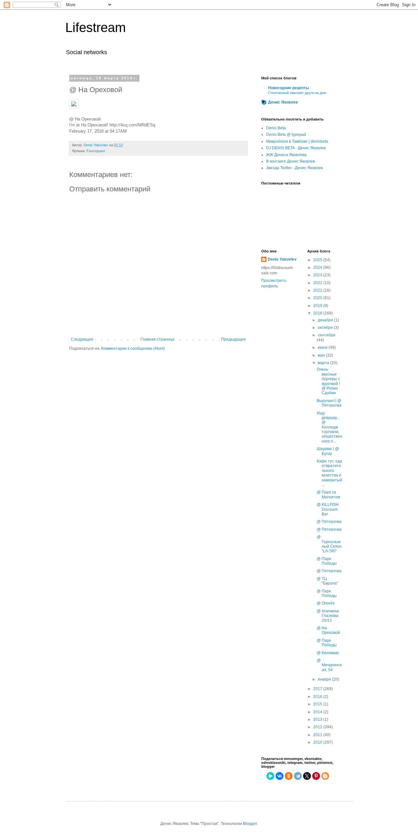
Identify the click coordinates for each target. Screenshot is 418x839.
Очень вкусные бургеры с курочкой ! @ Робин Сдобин (328, 381)
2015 (318, 704)
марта (324, 363)
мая (322, 355)
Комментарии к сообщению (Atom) (133, 348)
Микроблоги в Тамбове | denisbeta (297, 141)
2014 (318, 712)
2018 (318, 313)
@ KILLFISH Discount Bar (328, 509)
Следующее (82, 339)
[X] (307, 776)
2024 (318, 267)
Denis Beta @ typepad (286, 134)
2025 (318, 260)
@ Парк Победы (327, 561)
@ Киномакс (328, 653)
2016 (318, 696)
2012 (318, 727)
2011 (318, 735)
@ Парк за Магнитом (328, 494)
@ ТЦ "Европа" (327, 581)
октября (326, 327)
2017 (318, 688)
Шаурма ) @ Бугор (328, 451)
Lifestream (95, 27)
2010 (318, 742)
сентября (326, 335)
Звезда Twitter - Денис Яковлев (294, 168)
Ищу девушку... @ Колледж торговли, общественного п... (329, 427)
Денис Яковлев (283, 102)
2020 (318, 298)
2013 (318, 719)
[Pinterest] (316, 776)
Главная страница (157, 339)
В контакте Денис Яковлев (290, 161)
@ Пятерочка (329, 521)
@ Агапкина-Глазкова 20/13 (328, 616)
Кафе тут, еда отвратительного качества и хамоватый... (329, 473)
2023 (318, 275)
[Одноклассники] (289, 776)
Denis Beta (276, 128)
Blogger (250, 823)
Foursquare (96, 151)
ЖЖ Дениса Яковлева (286, 155)
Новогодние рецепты (288, 88)
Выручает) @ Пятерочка (329, 403)
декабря (326, 320)
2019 (318, 305)
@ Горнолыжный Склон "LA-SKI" (329, 544)
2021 (318, 290)
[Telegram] (298, 776)
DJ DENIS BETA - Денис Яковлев (296, 148)
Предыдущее (233, 339)
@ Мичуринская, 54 (329, 665)
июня (323, 347)
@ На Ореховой (328, 630)
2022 (318, 283)
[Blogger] (325, 776)
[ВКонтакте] (279, 776)
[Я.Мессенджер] (270, 776)
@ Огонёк (325, 603)
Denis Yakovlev (282, 259)
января (325, 679)
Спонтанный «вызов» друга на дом (297, 93)
